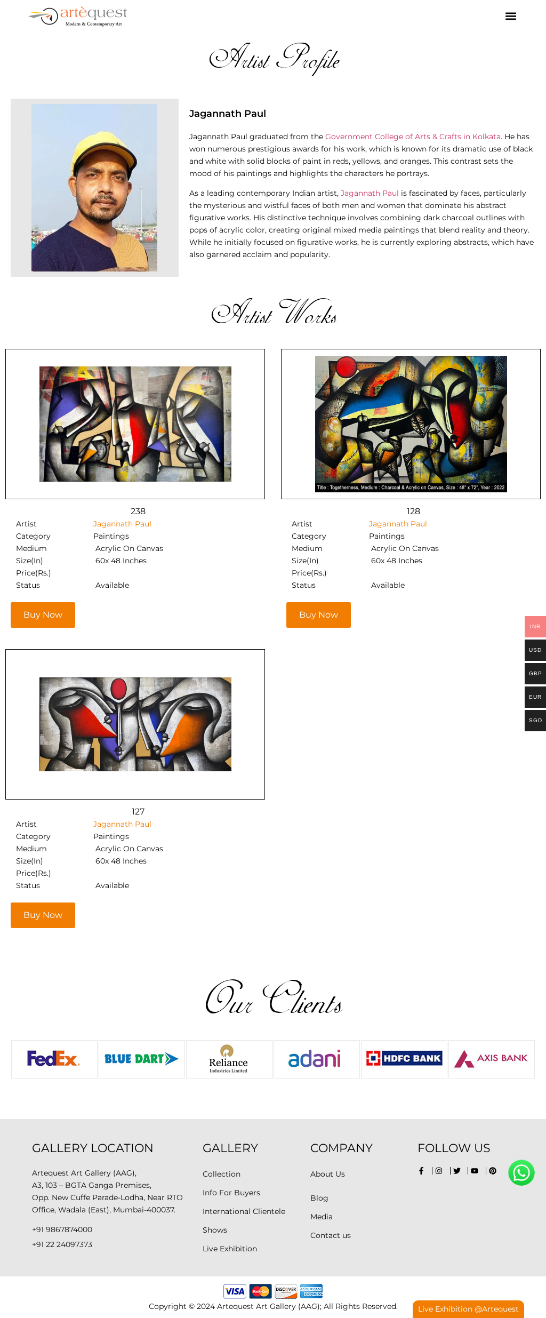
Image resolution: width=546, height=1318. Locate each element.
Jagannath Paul (370, 193)
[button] (510, 16)
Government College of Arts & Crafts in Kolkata (412, 136)
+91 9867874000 (62, 1229)
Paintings (111, 536)
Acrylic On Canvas (129, 548)
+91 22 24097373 (62, 1244)
